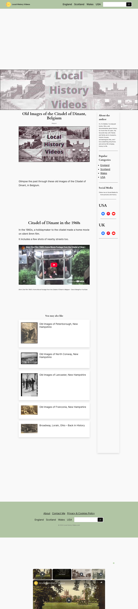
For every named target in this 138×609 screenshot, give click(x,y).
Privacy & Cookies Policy (81, 513)
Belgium (54, 123)
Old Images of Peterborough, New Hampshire (58, 325)
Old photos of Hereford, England (52, 583)
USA (102, 177)
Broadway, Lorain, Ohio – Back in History (62, 425)
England (104, 165)
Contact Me (58, 513)
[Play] (81, 574)
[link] (36, 583)
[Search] (129, 4)
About (46, 513)
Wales (103, 173)
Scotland (105, 169)
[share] (101, 582)
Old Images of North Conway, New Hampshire (58, 356)
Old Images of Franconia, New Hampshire (62, 406)
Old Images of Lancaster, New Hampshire (62, 374)
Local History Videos (21, 4)
